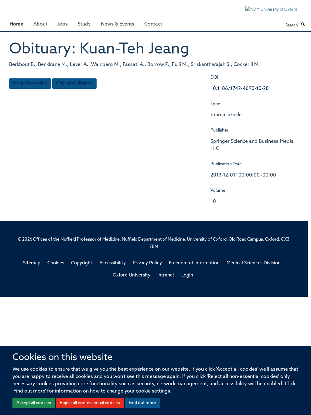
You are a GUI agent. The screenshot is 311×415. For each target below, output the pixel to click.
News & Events (117, 24)
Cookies (55, 263)
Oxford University (131, 275)
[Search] (302, 25)
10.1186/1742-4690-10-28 (239, 88)
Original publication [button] (74, 83)
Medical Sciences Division (254, 263)
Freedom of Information (194, 263)
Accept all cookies (33, 403)
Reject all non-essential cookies (90, 403)
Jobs (62, 24)
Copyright (81, 263)
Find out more (142, 403)
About (40, 24)
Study (84, 24)
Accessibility (112, 263)
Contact (153, 24)
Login (187, 275)
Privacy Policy (147, 263)
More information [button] (30, 83)
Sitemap (31, 263)
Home (16, 24)
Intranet (165, 275)
